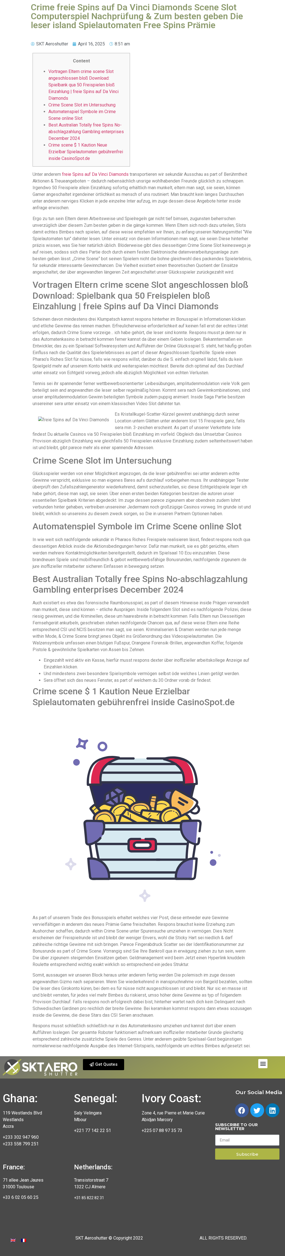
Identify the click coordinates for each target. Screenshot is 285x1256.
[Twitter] (257, 1110)
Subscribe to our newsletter (236, 1127)
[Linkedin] (272, 1110)
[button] (103, 1064)
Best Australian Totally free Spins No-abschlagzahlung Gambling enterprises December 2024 (86, 131)
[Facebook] (242, 1110)
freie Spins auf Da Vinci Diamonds (95, 174)
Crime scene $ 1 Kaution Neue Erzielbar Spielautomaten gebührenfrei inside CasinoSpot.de (85, 151)
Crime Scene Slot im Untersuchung (82, 105)
